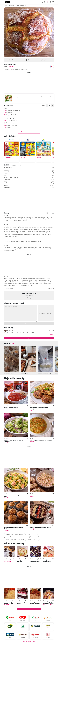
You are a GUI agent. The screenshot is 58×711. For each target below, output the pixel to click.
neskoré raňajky (18, 534)
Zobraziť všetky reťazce (29, 641)
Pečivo (11, 5)
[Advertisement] (29, 82)
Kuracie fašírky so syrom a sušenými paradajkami (39, 408)
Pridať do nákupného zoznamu (29, 132)
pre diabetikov (24, 537)
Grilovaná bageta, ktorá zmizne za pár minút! (47, 602)
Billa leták (39, 157)
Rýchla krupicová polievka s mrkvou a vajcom (41, 440)
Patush (31, 410)
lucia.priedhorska (20, 562)
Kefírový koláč (7, 560)
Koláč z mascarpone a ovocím (22, 602)
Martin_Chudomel (10, 330)
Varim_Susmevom (46, 604)
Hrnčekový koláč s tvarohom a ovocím (35, 560)
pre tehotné (35, 537)
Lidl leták (23, 157)
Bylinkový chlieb (33, 539)
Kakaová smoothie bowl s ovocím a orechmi (40, 527)
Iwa (30, 562)
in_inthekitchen (7, 561)
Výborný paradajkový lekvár (11, 407)
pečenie (23, 539)
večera (29, 534)
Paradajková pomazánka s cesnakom (46, 560)
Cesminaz (6, 408)
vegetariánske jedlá (11, 539)
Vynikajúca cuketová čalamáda (22, 560)
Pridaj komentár (29, 323)
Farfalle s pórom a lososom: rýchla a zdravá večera (14, 495)
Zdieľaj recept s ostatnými (29, 338)
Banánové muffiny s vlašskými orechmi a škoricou (14, 528)
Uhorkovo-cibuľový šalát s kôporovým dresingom (13, 440)
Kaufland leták (8, 157)
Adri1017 (6, 604)
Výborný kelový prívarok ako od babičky (8, 602)
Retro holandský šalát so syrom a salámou (40, 495)
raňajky (8, 534)
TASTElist (10, 66)
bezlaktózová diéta (11, 537)
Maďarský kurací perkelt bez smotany (35, 602)
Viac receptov (29, 609)
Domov (6, 5)
